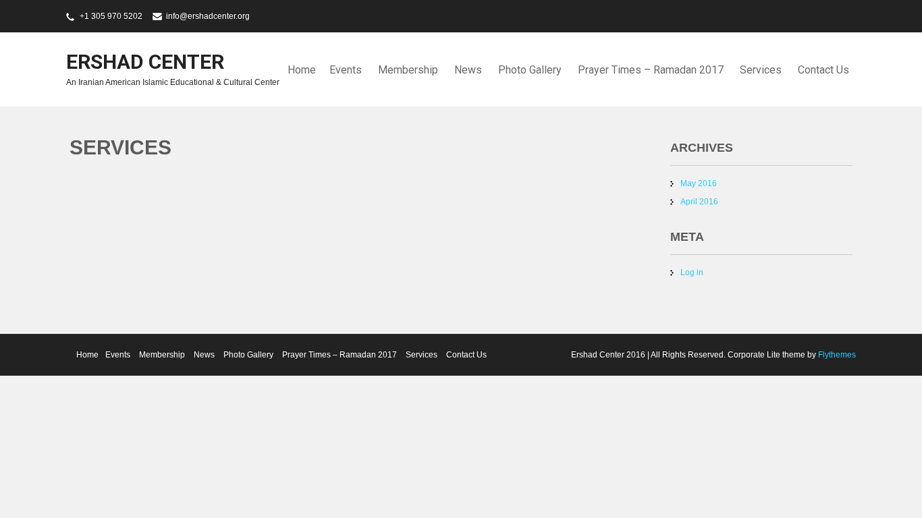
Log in (691, 272)
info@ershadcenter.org (208, 16)
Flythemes (836, 354)
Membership (408, 69)
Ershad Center (145, 62)
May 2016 (698, 183)
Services (761, 69)
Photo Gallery (530, 69)
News (468, 69)
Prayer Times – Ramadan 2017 (651, 69)
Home (302, 69)
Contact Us (823, 69)
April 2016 (699, 201)
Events (345, 69)
